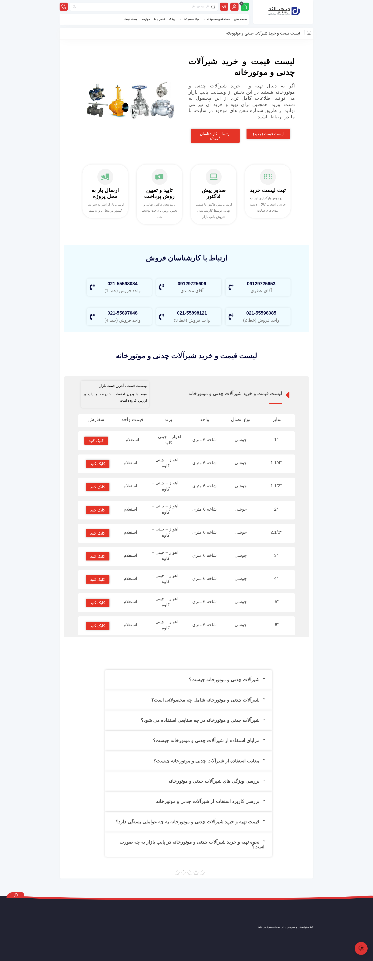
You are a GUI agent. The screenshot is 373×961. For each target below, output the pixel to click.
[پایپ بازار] (283, 12)
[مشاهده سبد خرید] (244, 7)
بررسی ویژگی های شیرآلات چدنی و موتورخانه (213, 781)
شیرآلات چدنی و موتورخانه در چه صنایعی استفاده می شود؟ (200, 720)
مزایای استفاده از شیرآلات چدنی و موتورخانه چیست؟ (206, 740)
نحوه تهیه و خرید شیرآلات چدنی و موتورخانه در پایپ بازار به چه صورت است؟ (192, 844)
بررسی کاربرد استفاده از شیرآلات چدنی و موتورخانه (207, 801)
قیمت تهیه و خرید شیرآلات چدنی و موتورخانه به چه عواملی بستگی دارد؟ (187, 821)
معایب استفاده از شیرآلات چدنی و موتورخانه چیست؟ (206, 760)
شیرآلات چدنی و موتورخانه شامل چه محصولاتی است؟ (205, 700)
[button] (188, 680)
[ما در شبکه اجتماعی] (224, 7)
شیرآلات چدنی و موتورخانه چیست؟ (224, 679)
